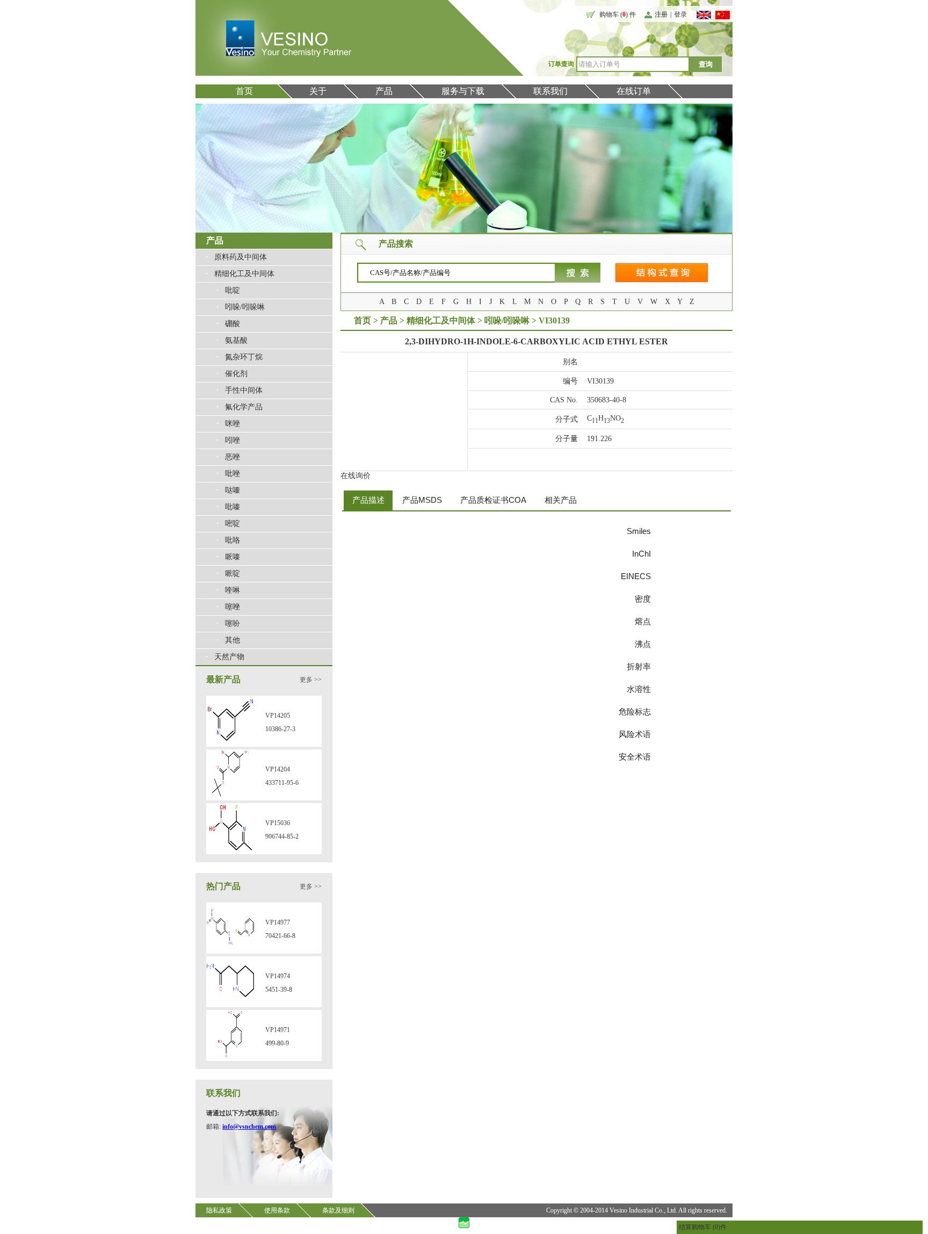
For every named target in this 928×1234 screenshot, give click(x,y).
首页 (244, 91)
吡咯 (232, 540)
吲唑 (232, 440)
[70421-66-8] (230, 948)
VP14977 (277, 922)
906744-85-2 (282, 836)
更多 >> (311, 679)
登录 (680, 14)
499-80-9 (277, 1043)
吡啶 (232, 290)
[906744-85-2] (230, 849)
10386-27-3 (280, 729)
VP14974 (277, 976)
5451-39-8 (278, 989)
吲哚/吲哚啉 (245, 307)
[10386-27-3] (230, 742)
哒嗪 (232, 490)
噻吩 (232, 623)
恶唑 (232, 457)
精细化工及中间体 (244, 274)
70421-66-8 (280, 936)
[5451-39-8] (230, 1002)
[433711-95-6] (230, 795)
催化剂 (236, 374)
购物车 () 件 (617, 14)
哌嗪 (232, 557)
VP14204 (277, 769)
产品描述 (368, 499)
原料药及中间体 (240, 257)
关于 (318, 91)
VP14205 (277, 715)
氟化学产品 (244, 407)
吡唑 (232, 474)
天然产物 (229, 657)
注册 (661, 14)
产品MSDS (422, 499)
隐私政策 (219, 1210)
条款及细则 (338, 1210)
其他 (232, 640)
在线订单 (634, 91)
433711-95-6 (282, 782)
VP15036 (277, 823)
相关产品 (561, 499)
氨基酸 (236, 340)
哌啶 (232, 573)
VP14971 (277, 1030)
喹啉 (232, 590)
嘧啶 (232, 523)
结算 (685, 1227)
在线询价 (355, 476)
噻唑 (232, 607)
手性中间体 (244, 390)
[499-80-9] (230, 1056)
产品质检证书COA (493, 499)
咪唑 (232, 424)
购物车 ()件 (709, 1227)
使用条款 (277, 1210)
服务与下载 (462, 91)
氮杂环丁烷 (244, 357)
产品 (384, 91)
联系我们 (550, 91)
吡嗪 (232, 507)
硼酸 (232, 324)
